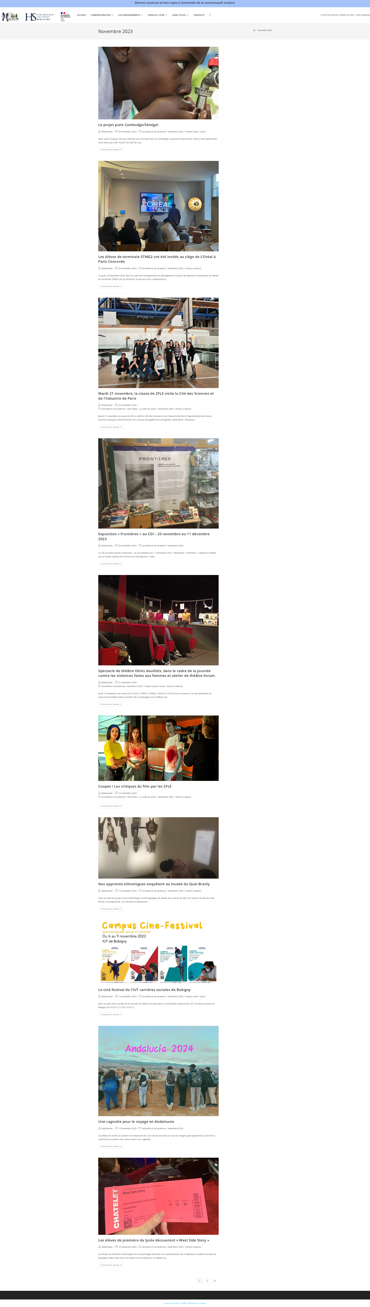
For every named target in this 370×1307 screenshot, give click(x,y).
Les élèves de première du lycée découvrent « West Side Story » (153, 1240)
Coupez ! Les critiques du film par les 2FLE (135, 786)
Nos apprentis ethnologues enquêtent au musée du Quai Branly (154, 883)
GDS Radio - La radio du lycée (141, 408)
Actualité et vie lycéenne (154, 131)
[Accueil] (254, 30)
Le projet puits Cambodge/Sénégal (128, 124)
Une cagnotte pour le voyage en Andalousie (136, 1121)
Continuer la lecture (112, 150)
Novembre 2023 (265, 30)
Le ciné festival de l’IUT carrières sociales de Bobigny (144, 989)
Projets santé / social (195, 131)
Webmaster (107, 131)
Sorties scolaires (193, 268)
